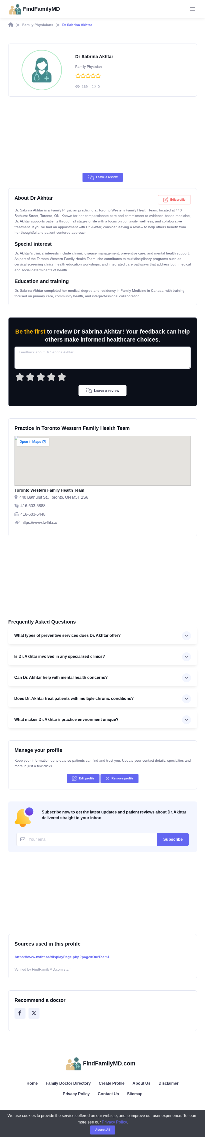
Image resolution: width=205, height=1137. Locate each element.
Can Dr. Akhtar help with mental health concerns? (61, 677)
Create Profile (111, 1083)
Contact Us (108, 1094)
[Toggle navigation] (192, 9)
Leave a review (107, 177)
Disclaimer (168, 1083)
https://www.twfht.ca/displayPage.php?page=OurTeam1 (62, 957)
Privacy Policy (76, 1094)
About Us (141, 1083)
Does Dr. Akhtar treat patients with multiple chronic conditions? (74, 698)
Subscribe (173, 839)
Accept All (102, 1129)
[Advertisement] (102, 138)
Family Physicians (37, 25)
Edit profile (178, 199)
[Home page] (10, 25)
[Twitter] (34, 1013)
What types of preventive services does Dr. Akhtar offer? (67, 635)
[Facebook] (20, 1013)
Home (32, 1083)
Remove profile (122, 778)
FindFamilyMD (41, 9)
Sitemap (134, 1094)
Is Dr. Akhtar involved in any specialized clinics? (59, 656)
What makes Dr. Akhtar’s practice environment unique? (66, 719)
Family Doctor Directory (68, 1083)
